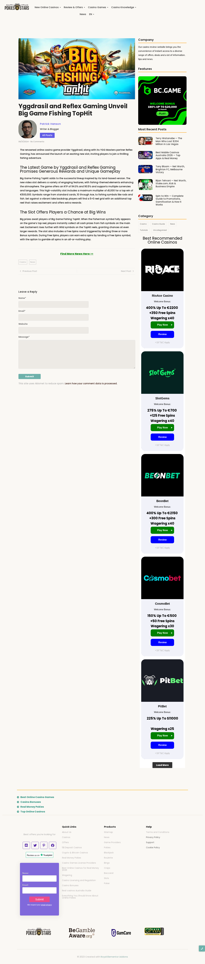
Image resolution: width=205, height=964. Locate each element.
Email (21, 311)
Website (23, 323)
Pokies (107, 847)
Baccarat (109, 873)
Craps (107, 867)
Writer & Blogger (49, 129)
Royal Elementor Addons (114, 956)
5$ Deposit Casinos (72, 847)
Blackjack (109, 852)
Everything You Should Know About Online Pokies (80, 896)
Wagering (67, 875)
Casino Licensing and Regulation (79, 880)
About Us (66, 832)
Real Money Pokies (71, 857)
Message (24, 336)
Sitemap (108, 832)
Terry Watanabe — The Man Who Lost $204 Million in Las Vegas (169, 141)
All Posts (47, 135)
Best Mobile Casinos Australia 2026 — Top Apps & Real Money (168, 155)
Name (22, 298)
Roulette (108, 857)
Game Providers (112, 842)
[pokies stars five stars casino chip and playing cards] (17, 7)
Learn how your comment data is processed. (91, 383)
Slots (106, 878)
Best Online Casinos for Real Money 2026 (80, 869)
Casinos (66, 837)
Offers (65, 842)
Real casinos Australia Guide (76, 890)
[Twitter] (35, 845)
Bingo (107, 862)
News (106, 837)
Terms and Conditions (157, 832)
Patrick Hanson (50, 124)
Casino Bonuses (70, 885)
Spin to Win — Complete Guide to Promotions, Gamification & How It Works (169, 200)
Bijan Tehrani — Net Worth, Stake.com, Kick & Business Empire (171, 183)
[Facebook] (52, 845)
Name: (25, 873)
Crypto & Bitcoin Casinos (75, 852)
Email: (25, 885)
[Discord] (26, 845)
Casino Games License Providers (79, 862)
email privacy (46, 905)
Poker (107, 883)
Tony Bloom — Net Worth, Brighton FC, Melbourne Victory (170, 169)
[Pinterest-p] (43, 845)
